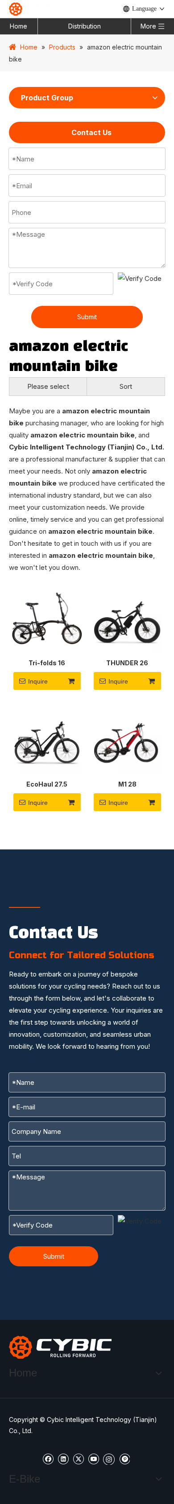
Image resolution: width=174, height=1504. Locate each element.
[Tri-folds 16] (47, 618)
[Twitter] (78, 1458)
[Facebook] (48, 1458)
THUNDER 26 (127, 663)
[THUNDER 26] (127, 618)
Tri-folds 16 (47, 663)
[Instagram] (109, 1458)
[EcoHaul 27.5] (47, 740)
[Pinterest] (124, 1458)
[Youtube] (93, 1458)
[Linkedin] (63, 1458)
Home (18, 26)
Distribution (84, 26)
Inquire (38, 681)
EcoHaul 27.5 (46, 784)
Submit (87, 317)
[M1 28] (127, 740)
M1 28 (127, 784)
